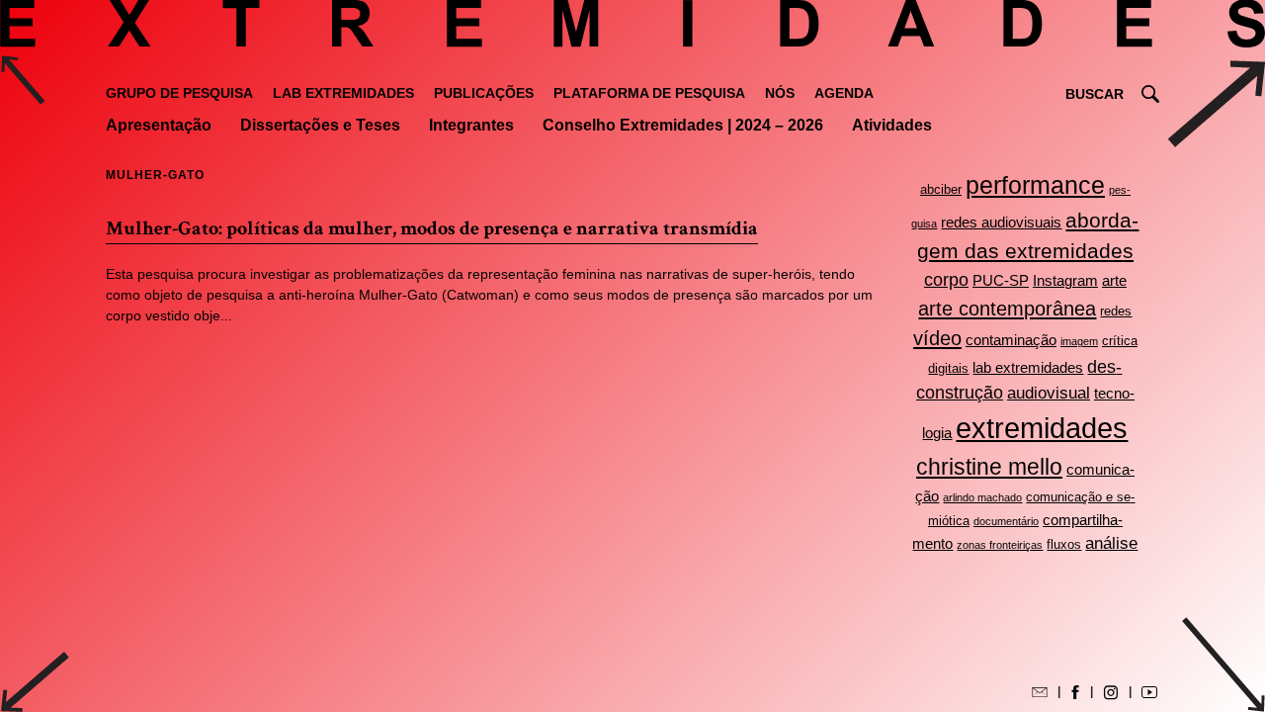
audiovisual (1048, 393)
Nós (780, 93)
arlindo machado (982, 497)
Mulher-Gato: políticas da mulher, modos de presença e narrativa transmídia (432, 228)
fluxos (1064, 544)
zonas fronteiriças (1000, 545)
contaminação (1011, 339)
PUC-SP (1000, 280)
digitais (948, 368)
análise (1111, 543)
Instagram (1065, 280)
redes (1116, 311)
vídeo (937, 338)
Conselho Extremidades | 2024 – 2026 (683, 125)
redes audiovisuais (1001, 222)
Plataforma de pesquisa (649, 93)
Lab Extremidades (343, 93)
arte (1114, 280)
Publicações (484, 93)
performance (1035, 185)
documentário (1006, 521)
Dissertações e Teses (320, 125)
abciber (941, 189)
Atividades (892, 125)
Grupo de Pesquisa (179, 93)
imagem (1079, 341)
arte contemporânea (1007, 308)
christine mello (989, 467)
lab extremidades (1027, 367)
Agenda (844, 93)
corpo (946, 280)
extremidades (1042, 427)
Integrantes (471, 125)
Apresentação (158, 125)
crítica (1120, 340)
